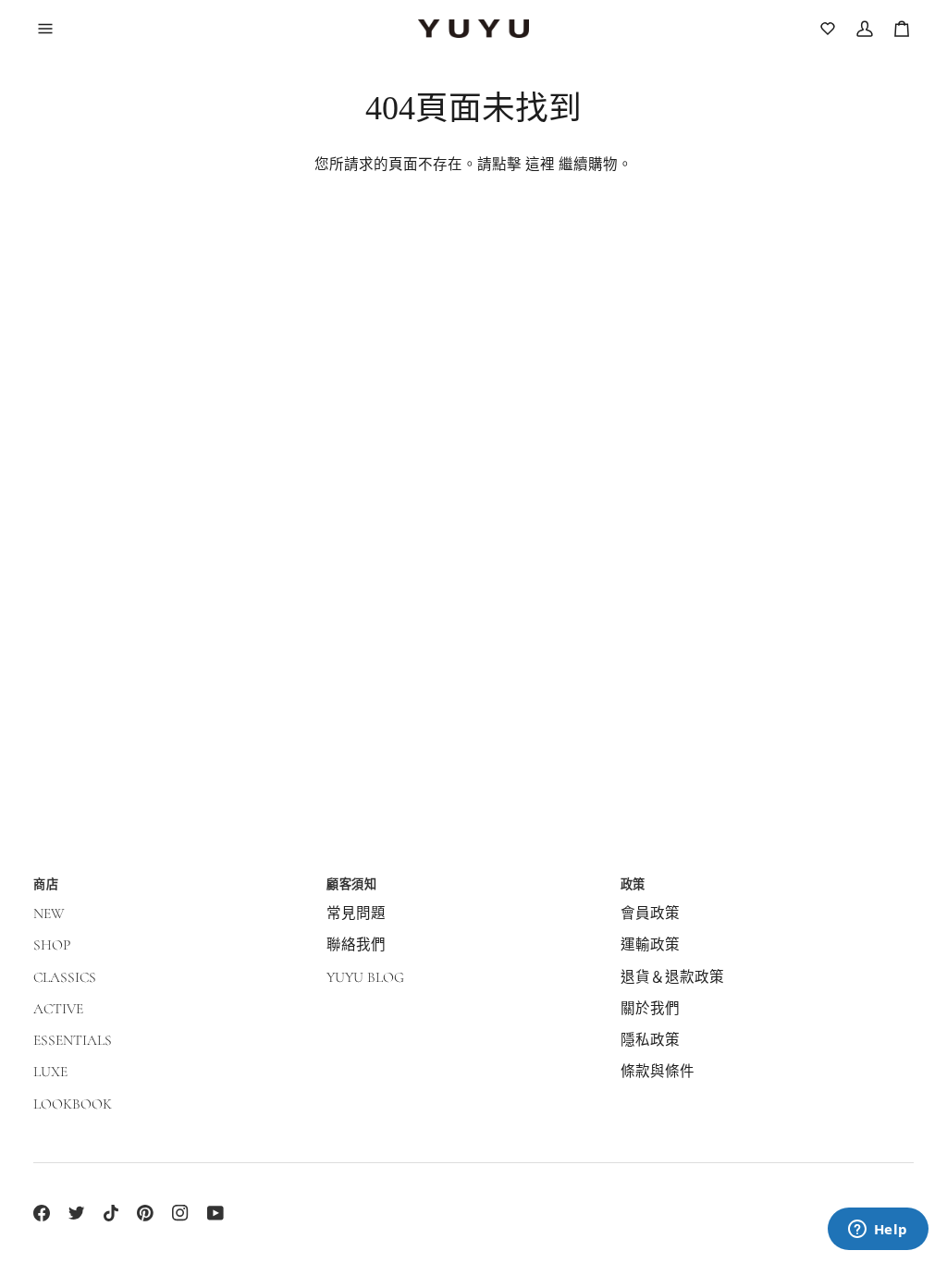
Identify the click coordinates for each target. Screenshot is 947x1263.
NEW (49, 913)
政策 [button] (633, 884)
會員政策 (650, 913)
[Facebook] (41, 1213)
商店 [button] (45, 884)
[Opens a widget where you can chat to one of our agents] (878, 1231)
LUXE (50, 1071)
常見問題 (356, 913)
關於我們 (650, 1008)
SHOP (51, 945)
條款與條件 (658, 1071)
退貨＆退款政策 (672, 977)
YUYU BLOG (365, 977)
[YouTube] (215, 1213)
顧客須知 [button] (351, 884)
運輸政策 (650, 945)
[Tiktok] (111, 1213)
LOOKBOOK (72, 1104)
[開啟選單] (55, 28)
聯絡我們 (356, 945)
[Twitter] (76, 1213)
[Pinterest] (145, 1213)
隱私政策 (650, 1040)
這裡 (540, 164)
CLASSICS (64, 977)
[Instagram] (180, 1213)
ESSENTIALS (72, 1040)
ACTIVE (58, 1008)
